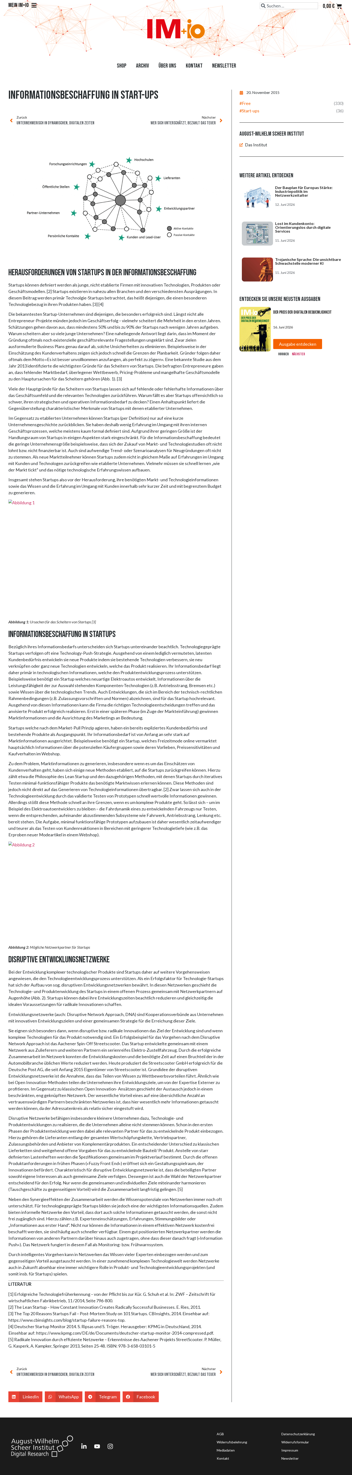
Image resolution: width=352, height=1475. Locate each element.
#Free (245, 103)
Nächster (298, 354)
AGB (220, 1434)
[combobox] (289, 5)
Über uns (167, 65)
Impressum (289, 1450)
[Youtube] (97, 1446)
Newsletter (224, 65)
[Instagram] (110, 1446)
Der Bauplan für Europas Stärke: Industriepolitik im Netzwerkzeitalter (304, 191)
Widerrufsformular (295, 1442)
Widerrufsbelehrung (232, 1442)
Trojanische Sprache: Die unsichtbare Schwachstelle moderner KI (308, 261)
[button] (25, 1396)
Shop (121, 65)
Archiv (142, 65)
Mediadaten (226, 1450)
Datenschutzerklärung (298, 1434)
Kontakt (194, 65)
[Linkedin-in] (84, 1446)
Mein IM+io (18, 5)
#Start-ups (249, 110)
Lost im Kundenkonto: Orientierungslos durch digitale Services (303, 227)
